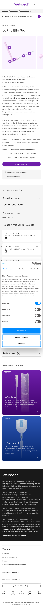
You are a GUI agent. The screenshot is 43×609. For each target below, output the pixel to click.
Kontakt (5, 561)
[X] (22, 593)
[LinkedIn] (4, 593)
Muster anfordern (21, 164)
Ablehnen (21, 344)
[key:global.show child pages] (39, 16)
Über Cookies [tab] (35, 269)
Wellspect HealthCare (11, 580)
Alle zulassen (21, 331)
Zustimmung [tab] (7, 269)
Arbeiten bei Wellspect (10, 557)
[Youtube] (30, 593)
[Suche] (35, 4)
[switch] (38, 309)
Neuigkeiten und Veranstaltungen (14, 565)
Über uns (6, 549)
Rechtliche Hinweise (10, 573)
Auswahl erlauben (21, 337)
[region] (21, 52)
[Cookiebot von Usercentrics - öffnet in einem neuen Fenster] (32, 263)
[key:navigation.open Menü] (4, 4)
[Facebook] (13, 593)
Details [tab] (21, 269)
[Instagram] (39, 593)
